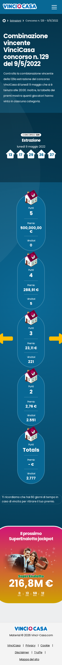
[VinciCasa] (20, 8)
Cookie (45, 645)
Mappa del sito (29, 659)
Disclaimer (22, 652)
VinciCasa (13, 645)
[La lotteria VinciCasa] (4, 20)
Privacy (30, 645)
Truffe (38, 652)
